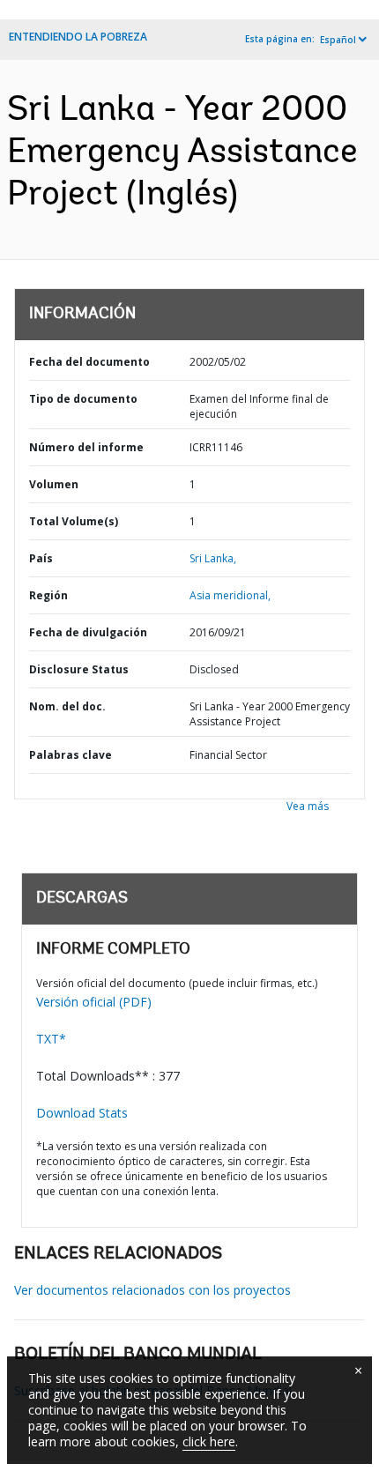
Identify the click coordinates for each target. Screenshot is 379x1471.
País (41, 558)
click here (208, 1441)
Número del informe (86, 447)
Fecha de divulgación (88, 632)
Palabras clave (70, 754)
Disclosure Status (79, 669)
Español (338, 39)
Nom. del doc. (67, 706)
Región (48, 595)
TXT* (51, 1038)
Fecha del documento (89, 361)
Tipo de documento (83, 398)
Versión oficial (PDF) (94, 1001)
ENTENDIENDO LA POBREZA (78, 36)
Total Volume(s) (73, 521)
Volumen (53, 484)
